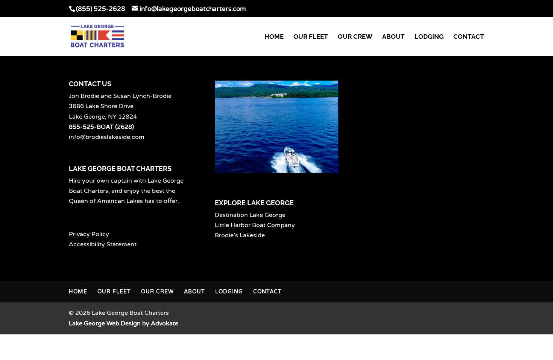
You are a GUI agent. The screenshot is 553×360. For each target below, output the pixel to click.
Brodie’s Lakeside (240, 235)
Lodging (429, 37)
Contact (468, 37)
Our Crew (355, 37)
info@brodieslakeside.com (106, 137)
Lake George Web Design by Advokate (123, 323)
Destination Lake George (250, 215)
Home (274, 37)
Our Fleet (310, 37)
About (393, 37)
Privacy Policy (89, 234)
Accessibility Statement (103, 244)
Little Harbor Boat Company (255, 225)
